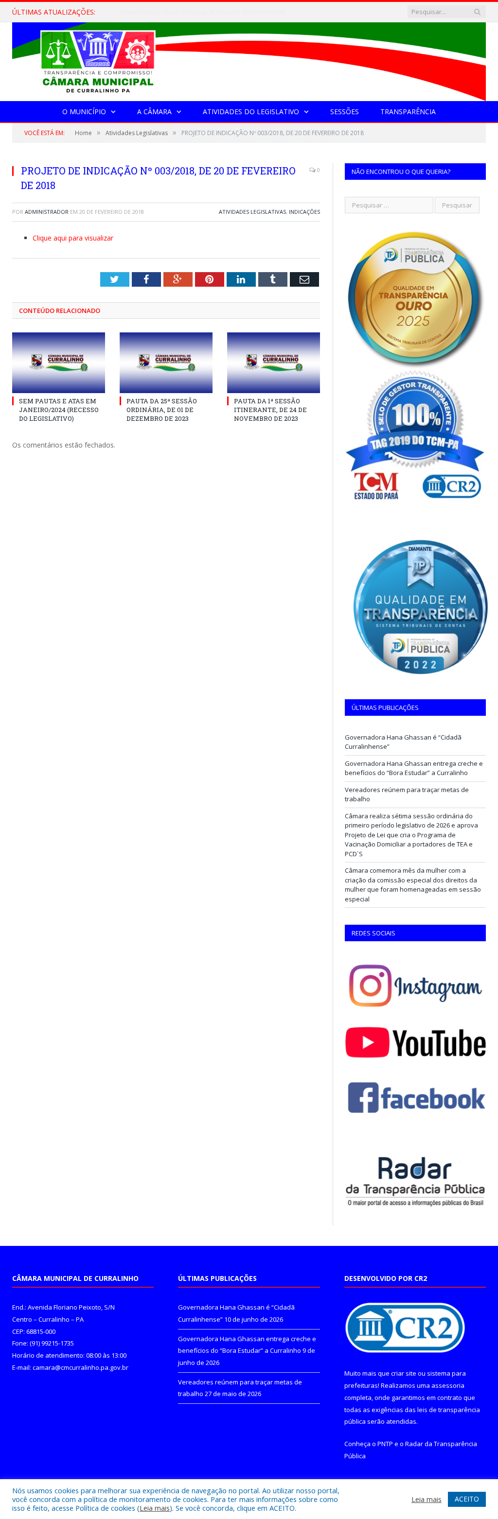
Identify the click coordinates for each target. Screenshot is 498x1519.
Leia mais (155, 1508)
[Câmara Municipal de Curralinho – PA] (249, 59)
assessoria (447, 1385)
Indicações (304, 211)
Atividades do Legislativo (251, 111)
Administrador (47, 211)
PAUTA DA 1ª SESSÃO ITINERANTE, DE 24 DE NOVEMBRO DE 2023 (270, 410)
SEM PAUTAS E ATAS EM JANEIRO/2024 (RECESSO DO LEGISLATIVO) (59, 410)
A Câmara (154, 111)
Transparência (408, 111)
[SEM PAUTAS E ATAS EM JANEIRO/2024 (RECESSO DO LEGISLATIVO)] (58, 362)
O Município (84, 111)
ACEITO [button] (467, 1498)
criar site (403, 1373)
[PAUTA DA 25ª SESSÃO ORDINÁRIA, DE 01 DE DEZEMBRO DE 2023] (166, 362)
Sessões (344, 111)
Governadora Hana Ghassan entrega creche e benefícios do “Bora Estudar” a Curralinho (219, 12)
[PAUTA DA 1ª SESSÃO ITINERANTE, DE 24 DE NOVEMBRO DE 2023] (273, 362)
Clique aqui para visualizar (73, 237)
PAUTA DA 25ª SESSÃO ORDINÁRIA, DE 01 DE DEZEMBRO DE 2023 (161, 410)
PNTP (385, 1443)
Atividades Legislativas (252, 211)
